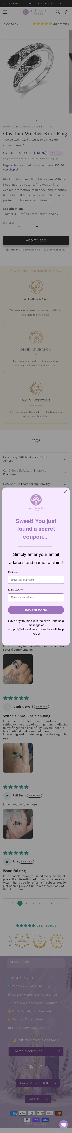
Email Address (15, 589)
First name (13, 572)
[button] (63, 1124)
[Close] (65, 492)
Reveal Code (36, 610)
